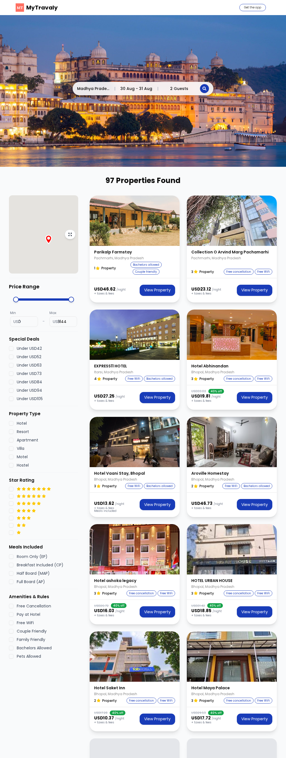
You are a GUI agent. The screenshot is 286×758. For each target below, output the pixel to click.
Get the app (252, 7)
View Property (157, 290)
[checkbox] (11, 348)
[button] (135, 221)
